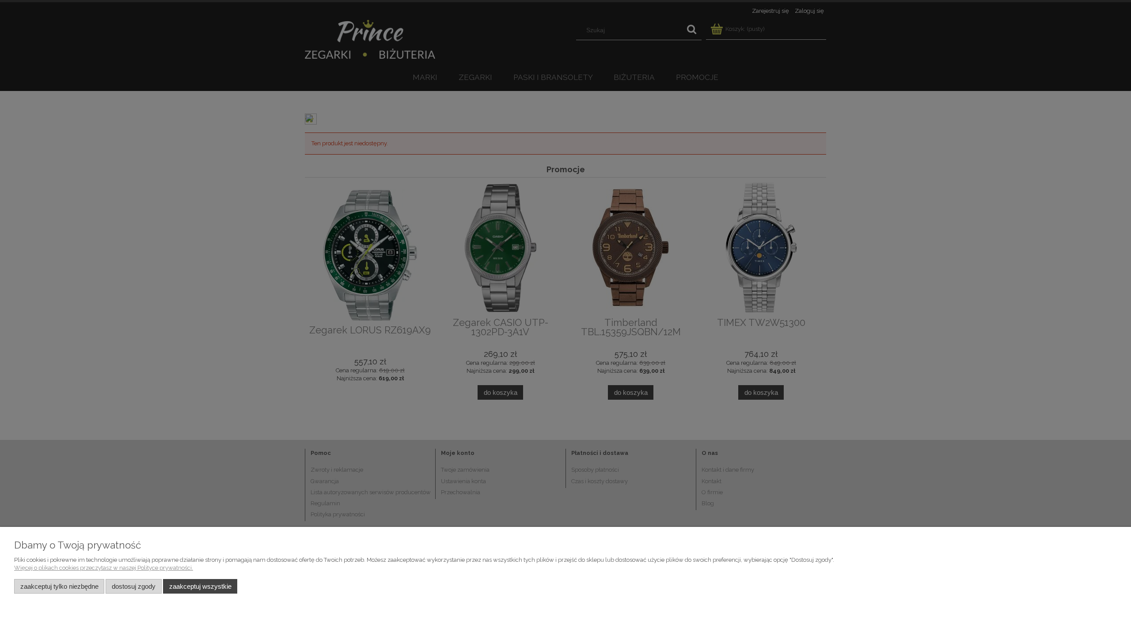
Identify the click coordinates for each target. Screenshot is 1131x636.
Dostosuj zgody (134, 586)
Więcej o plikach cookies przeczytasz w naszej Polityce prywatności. (103, 567)
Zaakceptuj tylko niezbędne (59, 586)
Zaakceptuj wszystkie (200, 586)
